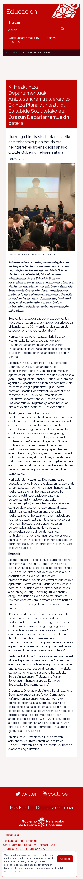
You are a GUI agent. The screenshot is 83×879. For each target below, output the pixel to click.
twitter (28, 794)
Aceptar (65, 858)
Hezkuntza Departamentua (41, 807)
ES (12, 41)
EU (18, 41)
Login (49, 37)
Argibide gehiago (13, 871)
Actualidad (13, 52)
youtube (57, 794)
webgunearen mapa (22, 37)
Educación (21, 11)
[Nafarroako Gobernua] (41, 821)
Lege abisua (11, 834)
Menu (13, 22)
